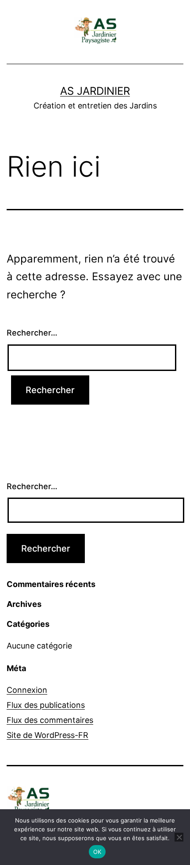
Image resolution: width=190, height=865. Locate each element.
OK (97, 851)
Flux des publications (46, 705)
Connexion (27, 690)
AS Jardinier (95, 91)
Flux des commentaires (50, 720)
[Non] (179, 837)
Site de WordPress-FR (47, 735)
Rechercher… (32, 332)
